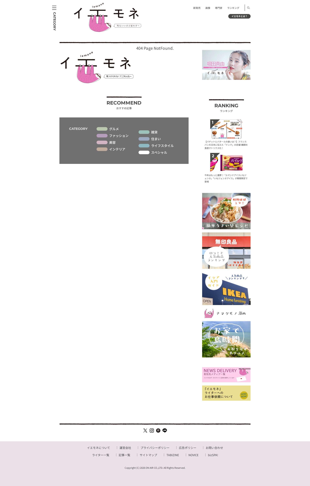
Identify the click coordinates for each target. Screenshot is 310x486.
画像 (207, 8)
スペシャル (159, 152)
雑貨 (154, 132)
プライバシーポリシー (155, 448)
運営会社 (125, 448)
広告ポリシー (187, 448)
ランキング (233, 8)
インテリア (117, 149)
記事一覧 (124, 455)
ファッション (119, 135)
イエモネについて (98, 448)
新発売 (197, 8)
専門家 (218, 8)
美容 (112, 142)
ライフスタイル (162, 145)
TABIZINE (172, 455)
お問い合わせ (214, 448)
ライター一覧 (100, 455)
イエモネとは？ (239, 16)
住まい (156, 139)
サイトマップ (148, 455)
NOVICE (193, 455)
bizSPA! (213, 455)
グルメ (114, 129)
